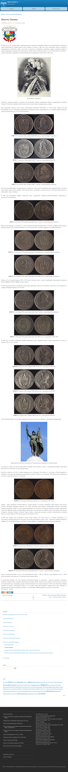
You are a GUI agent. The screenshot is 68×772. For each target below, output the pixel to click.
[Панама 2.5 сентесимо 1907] (34, 250)
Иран (59, 685)
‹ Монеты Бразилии (7, 595)
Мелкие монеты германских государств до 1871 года (15, 720)
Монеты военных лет (9, 618)
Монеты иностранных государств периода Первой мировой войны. (17, 731)
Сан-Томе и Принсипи (46, 689)
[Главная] (3, 3)
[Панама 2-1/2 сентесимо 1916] (34, 274)
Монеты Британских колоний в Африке (12, 745)
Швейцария (21, 694)
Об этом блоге (56, 9)
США (38, 689)
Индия (53, 685)
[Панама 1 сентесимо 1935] (34, 499)
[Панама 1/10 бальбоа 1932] (34, 365)
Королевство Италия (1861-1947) (43, 733)
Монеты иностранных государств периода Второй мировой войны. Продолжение (17, 727)
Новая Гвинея (59, 687)
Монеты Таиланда (40, 722)
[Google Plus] (7, 592)
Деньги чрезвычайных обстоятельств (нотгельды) (15, 614)
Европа (44, 684)
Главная (11, 9)
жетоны (36, 694)
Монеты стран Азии (8, 626)
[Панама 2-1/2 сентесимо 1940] (34, 569)
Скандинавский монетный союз (43, 730)
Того (17, 691)
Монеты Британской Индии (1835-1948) (45, 739)
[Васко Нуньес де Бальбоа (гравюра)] (34, 96)
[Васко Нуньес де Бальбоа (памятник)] (34, 461)
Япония (32, 694)
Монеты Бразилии (9, 644)
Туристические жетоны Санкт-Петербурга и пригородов (49, 719)
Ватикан (60, 682)
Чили (16, 694)
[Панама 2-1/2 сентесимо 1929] (34, 310)
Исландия (5, 687)
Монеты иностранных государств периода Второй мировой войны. (17, 717)
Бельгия (35, 682)
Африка (30, 682)
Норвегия (5, 689)
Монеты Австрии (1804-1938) (10, 740)
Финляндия (43, 691)
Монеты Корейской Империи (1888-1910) (45, 716)
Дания (39, 685)
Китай (27, 687)
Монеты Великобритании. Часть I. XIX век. (13, 734)
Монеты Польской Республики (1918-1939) (13, 743)
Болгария (41, 682)
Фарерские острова (31, 691)
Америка (6, 589)
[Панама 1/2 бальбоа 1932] (34, 413)
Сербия (5, 691)
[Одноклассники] (5, 592)
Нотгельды (10, 689)
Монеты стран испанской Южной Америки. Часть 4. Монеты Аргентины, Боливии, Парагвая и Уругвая (29, 653)
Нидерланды (52, 687)
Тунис (19, 691)
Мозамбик (46, 687)
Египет (49, 685)
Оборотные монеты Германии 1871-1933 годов (14, 737)
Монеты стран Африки (9, 630)
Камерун (19, 687)
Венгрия (17, 685)
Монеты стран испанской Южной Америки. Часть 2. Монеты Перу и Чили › (54, 596)
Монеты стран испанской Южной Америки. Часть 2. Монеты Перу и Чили (22, 650)
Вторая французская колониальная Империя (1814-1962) (49, 724)
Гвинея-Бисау (27, 685)
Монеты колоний (8, 622)
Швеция (27, 694)
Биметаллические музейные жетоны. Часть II (46, 742)
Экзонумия (6, 658)
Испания (10, 687)
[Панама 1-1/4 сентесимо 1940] (34, 544)
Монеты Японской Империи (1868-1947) (12, 723)
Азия (10, 682)
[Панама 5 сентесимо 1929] (34, 335)
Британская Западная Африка (51, 682)
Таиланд (13, 691)
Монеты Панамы (9, 647)
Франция (50, 691)
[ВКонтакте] (3, 592)
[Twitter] (10, 592)
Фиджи (38, 691)
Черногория (12, 694)
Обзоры (34, 9)
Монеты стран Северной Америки (12, 638)
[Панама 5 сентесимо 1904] (34, 158)
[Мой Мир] (12, 592)
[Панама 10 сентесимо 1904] (34, 182)
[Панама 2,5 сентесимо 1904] (34, 134)
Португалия (21, 689)
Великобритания (9, 685)
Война (21, 685)
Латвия (30, 687)
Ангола (25, 682)
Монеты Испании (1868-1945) (43, 727)
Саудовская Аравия (57, 689)
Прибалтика (28, 689)
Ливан (34, 687)
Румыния (34, 689)
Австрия (5, 682)
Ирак (56, 685)
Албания (14, 682)
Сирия (9, 691)
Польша (16, 689)
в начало (33, 597)
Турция (23, 691)
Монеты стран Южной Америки (14, 14)
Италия (15, 687)
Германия (34, 685)
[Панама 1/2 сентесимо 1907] (34, 220)
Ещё (64, 695)
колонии (42, 693)
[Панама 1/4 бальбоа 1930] (34, 389)
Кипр (24, 687)
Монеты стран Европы (9, 634)
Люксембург (39, 687)
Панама (11, 589)
